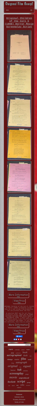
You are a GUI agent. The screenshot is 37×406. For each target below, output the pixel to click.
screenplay (17, 373)
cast (9, 385)
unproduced (24, 378)
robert (19, 387)
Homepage (19, 394)
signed (27, 366)
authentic (18, 353)
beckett (11, 381)
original (13, 366)
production (25, 370)
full (19, 369)
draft (25, 355)
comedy (17, 349)
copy (30, 356)
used (29, 359)
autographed (14, 355)
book (25, 352)
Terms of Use (19, 402)
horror (13, 370)
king (12, 363)
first (20, 367)
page (27, 374)
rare (11, 349)
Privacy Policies (19, 399)
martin (17, 359)
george (29, 382)
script (21, 381)
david (13, 385)
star (17, 385)
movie (13, 377)
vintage (10, 359)
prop (12, 353)
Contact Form (19, 397)
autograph (21, 362)
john (22, 385)
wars (28, 349)
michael (28, 385)
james (22, 349)
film (23, 358)
